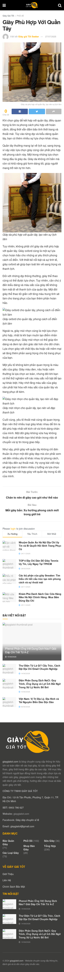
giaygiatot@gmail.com (22, 826)
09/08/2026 (25, 706)
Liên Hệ (7, 880)
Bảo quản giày (8, 842)
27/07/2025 (50, 36)
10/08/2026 (25, 691)
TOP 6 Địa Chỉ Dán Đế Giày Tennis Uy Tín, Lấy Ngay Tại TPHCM (38, 562)
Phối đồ (20, 15)
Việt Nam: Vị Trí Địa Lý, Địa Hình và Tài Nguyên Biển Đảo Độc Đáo (39, 700)
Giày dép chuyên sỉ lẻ (27, 820)
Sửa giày (49, 840)
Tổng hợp (50, 846)
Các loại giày (11, 853)
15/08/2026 (11, 657)
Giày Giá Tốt (8, 15)
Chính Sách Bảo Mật (14, 886)
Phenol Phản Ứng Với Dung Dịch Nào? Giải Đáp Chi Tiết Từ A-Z (30, 650)
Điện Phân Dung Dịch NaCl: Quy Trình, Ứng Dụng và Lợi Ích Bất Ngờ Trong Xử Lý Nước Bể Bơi (40, 684)
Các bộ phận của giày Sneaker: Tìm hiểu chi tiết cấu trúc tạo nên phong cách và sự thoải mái (40, 579)
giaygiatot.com (10, 761)
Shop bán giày (29, 847)
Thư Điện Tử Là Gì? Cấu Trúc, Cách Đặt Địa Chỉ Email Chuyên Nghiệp (39, 667)
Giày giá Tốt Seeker (28, 36)
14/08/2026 (25, 673)
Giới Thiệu (8, 874)
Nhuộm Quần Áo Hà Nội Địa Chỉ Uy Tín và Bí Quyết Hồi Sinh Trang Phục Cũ (40, 546)
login (13, 528)
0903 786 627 (16, 807)
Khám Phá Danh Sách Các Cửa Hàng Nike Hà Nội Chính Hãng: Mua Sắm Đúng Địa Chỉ (40, 597)
